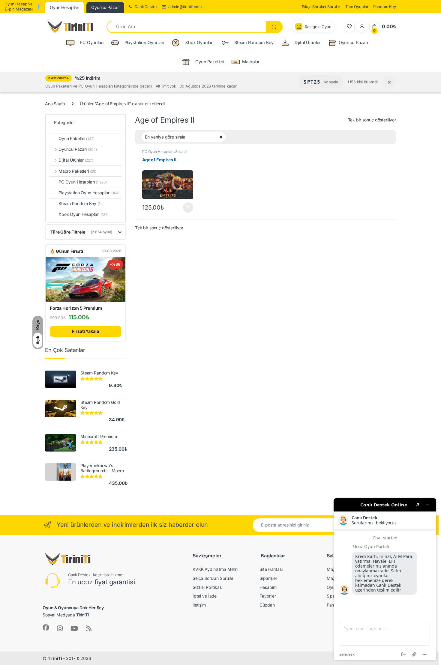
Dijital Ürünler (75, 160)
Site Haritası (271, 569)
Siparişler (268, 578)
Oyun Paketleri (76, 138)
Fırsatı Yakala (85, 331)
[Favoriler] (349, 27)
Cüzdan (267, 604)
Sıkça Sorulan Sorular (321, 6)
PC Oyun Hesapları (158, 151)
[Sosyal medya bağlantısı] (46, 627)
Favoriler (268, 595)
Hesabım (268, 587)
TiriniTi (55, 658)
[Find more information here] (385, 579)
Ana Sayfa (55, 103)
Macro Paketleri (77, 171)
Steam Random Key (80, 203)
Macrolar (251, 61)
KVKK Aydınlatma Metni (215, 569)
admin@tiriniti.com (184, 6)
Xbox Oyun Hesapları (83, 214)
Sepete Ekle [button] (186, 207)
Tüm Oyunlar (356, 6)
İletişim (199, 604)
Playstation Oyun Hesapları (89, 192)
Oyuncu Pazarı (353, 42)
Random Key (384, 6)
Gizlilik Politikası (207, 587)
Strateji (181, 151)
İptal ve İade (205, 595)
